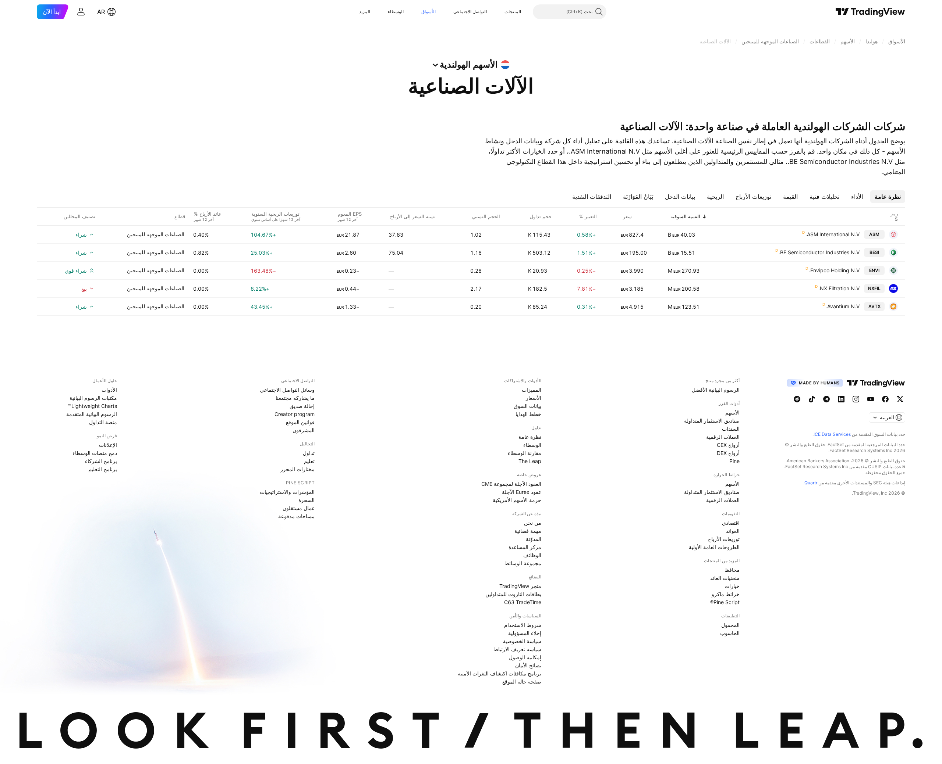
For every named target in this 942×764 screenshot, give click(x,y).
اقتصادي (731, 523)
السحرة (306, 500)
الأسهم (732, 412)
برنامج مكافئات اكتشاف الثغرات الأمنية (499, 673)
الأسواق (428, 11)
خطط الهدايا (528, 414)
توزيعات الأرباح (724, 539)
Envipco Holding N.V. (834, 270)
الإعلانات (108, 445)
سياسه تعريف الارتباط (517, 649)
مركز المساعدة (525, 547)
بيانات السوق (527, 406)
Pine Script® (725, 602)
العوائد (733, 531)
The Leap (529, 461)
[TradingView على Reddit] (797, 399)
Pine (734, 461)
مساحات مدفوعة (296, 516)
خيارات (732, 586)
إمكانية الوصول (525, 657)
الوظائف (532, 555)
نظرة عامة (529, 437)
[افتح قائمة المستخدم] (81, 11)
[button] (499, 11)
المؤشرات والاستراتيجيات (287, 492)
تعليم (309, 461)
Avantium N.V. (843, 306)
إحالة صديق (302, 406)
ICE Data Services (832, 434)
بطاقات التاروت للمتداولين (513, 594)
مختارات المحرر (297, 469)
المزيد (364, 11)
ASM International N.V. (832, 234)
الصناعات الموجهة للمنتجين (155, 234)
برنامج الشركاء (101, 461)
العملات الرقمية (723, 437)
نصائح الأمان (528, 665)
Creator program (295, 414)
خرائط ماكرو (726, 594)
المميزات (531, 390)
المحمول (730, 625)
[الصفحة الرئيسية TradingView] (870, 12)
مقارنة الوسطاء (524, 453)
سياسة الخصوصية (522, 641)
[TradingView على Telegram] (826, 399)
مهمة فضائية (527, 531)
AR (101, 11)
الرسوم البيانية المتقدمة (91, 414)
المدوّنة (533, 539)
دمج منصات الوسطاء (94, 453)
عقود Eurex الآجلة (521, 492)
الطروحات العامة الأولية (714, 547)
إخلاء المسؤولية (524, 633)
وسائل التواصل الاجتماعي (287, 390)
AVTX (874, 306)
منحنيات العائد (725, 578)
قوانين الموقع (300, 422)
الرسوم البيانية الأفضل (716, 390)
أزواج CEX (728, 445)
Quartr (810, 482)
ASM (874, 234)
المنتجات (512, 11)
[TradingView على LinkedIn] (841, 399)
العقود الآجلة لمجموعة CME (511, 484)
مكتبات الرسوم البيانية (93, 398)
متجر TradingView (520, 586)
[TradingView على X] (900, 399)
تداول (309, 453)
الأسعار (533, 398)
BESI (874, 252)
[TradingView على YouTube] (870, 399)
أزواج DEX (728, 453)
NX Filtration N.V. (839, 288)
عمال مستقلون (299, 508)
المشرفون (304, 430)
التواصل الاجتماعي (470, 11)
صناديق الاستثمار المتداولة (712, 420)
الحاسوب (730, 633)
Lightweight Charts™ (92, 406)
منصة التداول (103, 422)
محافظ (732, 570)
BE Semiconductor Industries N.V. (819, 252)
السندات (731, 429)
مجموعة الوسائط (522, 563)
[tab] (887, 196)
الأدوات (109, 390)
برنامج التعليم (102, 469)
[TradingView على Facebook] (885, 399)
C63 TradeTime (522, 602)
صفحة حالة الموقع (521, 681)
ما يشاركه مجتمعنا (295, 398)
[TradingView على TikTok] (812, 399)
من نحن (532, 523)
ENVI (874, 270)
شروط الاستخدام (522, 625)
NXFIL (874, 288)
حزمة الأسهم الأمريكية (517, 500)
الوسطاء (396, 11)
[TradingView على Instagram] (856, 399)
